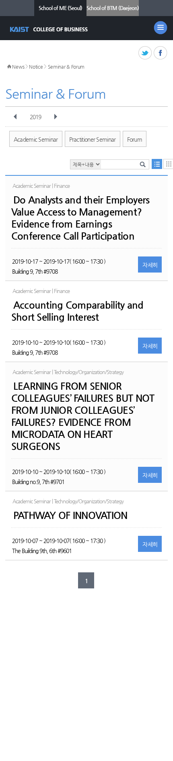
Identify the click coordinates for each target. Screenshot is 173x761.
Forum (134, 139)
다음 (55, 117)
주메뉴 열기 (160, 28)
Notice (36, 66)
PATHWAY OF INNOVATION (70, 515)
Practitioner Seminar (92, 139)
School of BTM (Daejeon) (112, 8)
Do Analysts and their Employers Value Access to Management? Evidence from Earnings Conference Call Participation (80, 218)
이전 (15, 117)
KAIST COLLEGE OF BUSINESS (49, 29)
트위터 (145, 53)
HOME (9, 67)
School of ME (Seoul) (60, 8)
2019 (35, 117)
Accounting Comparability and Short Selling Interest (77, 311)
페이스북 (161, 53)
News (18, 66)
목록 (157, 164)
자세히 (149, 265)
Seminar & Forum (66, 66)
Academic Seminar (36, 139)
